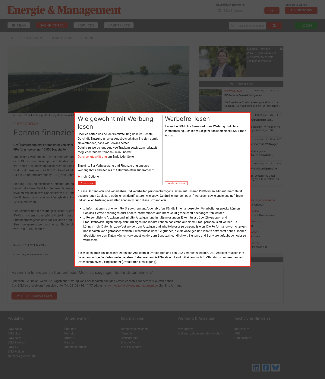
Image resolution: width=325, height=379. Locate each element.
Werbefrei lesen (176, 183)
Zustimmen (86, 183)
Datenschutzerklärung (92, 156)
